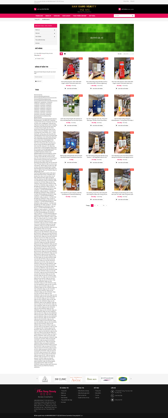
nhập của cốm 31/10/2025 (50, 322)
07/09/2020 (37, 103)
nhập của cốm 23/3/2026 (40, 308)
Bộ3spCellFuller (38, 117)
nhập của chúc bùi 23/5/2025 (48, 254)
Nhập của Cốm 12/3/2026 (45, 287)
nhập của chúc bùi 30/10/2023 (46, 269)
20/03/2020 (43, 109)
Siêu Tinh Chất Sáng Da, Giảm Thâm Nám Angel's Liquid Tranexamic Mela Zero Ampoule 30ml (122, 83)
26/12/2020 (43, 114)
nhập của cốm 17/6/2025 (40, 299)
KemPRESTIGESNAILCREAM (41, 152)
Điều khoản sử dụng (83, 390)
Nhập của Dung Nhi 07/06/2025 (46, 337)
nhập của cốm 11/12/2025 (40, 286)
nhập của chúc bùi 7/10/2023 (46, 275)
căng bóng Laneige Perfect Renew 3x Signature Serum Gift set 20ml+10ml (45, 122)
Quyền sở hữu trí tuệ (83, 397)
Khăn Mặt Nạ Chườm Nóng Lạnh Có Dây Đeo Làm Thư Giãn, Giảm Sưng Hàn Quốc (122, 193)
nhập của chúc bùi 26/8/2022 (46, 263)
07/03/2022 (49, 102)
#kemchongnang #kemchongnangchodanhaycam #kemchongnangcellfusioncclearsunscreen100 (45, 96)
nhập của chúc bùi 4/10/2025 (47, 272)
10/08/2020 (37, 105)
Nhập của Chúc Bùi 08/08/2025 (41, 234)
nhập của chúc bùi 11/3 (39, 237)
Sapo (81, 415)
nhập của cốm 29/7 (38, 317)
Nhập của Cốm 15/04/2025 (45, 292)
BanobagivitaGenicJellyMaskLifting (42, 116)
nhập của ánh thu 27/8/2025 (46, 183)
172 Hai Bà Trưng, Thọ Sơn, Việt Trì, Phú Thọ (123, 391)
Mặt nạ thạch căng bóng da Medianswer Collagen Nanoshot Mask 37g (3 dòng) (45, 167)
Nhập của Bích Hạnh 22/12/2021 (48, 215)
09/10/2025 (48, 103)
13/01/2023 (43, 106)
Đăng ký (132, 1)
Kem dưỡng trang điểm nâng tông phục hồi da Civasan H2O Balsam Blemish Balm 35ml (45, 144)
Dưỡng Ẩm (36, 134)
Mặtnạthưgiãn (37, 171)
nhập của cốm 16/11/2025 (45, 296)
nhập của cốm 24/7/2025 (45, 310)
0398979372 (37, 102)
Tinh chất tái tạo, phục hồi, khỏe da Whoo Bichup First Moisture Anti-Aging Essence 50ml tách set (122, 157)
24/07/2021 (48, 113)
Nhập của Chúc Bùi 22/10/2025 (41, 249)
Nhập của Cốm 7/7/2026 (42, 328)
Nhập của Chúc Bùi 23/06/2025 (47, 225)
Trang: (88, 205)
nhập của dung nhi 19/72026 (49, 346)
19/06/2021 (37, 109)
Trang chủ (64, 390)
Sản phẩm (98, 393)
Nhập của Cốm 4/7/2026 (44, 325)
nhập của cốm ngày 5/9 (44, 332)
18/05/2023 (37, 108)
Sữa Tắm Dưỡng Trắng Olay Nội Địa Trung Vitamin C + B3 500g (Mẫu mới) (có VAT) (97, 156)
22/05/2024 (48, 111)
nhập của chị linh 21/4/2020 (46, 222)
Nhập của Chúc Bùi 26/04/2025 (47, 260)
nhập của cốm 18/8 (51, 299)
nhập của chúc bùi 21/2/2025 (49, 248)
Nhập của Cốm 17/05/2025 (48, 298)
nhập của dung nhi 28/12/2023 (48, 353)
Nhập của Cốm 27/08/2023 (49, 311)
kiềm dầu (44, 156)
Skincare (63, 395)
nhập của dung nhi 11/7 (39, 341)
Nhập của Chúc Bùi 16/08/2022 (41, 243)
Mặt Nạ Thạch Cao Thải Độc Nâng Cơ (48, 170)
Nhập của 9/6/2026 (48, 180)
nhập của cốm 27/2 (38, 313)
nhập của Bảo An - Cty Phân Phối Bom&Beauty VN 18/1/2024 (44, 208)
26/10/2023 (37, 114)
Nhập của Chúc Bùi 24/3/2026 (45, 257)
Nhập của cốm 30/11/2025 (46, 320)
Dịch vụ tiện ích (82, 395)
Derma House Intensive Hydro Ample (43, 129)
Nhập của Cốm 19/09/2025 (40, 301)
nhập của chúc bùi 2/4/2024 (40, 246)
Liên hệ (97, 397)
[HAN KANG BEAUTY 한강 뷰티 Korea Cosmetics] (84, 9)
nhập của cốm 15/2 (44, 295)
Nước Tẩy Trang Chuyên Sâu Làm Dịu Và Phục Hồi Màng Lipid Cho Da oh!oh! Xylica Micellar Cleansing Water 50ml (71, 120)
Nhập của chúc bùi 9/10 (39, 278)
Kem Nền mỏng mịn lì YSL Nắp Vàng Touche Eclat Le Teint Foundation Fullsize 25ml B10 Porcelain (45, 147)
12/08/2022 (37, 106)
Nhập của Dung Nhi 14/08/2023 (47, 343)
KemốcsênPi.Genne (39, 150)
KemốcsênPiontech (48, 150)
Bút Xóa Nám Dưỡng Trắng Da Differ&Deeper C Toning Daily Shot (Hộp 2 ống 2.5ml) (122, 120)
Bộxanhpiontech (38, 120)
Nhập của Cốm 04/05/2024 (46, 283)
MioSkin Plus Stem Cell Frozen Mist (42, 176)
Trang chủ (98, 390)
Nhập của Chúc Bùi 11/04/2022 (49, 236)
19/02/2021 (48, 108)
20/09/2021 (37, 111)
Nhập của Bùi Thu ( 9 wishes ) (46, 218)
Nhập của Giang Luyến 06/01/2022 (48, 364)
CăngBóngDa (45, 123)
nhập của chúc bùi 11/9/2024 (46, 239)
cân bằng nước (46, 120)
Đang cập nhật (118, 399)
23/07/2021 (43, 113)
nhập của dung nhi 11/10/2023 (47, 340)
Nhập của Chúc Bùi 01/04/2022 (41, 227)
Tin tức (97, 395)
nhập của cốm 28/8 (48, 314)
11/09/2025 (48, 105)
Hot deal (63, 402)
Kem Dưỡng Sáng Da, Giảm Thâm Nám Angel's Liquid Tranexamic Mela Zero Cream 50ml (71, 83)
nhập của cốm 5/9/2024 (44, 326)
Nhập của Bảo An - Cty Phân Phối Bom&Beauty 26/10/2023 (45, 202)
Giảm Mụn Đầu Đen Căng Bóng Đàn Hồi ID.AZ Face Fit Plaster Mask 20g (45, 135)
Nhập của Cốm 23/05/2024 (48, 307)
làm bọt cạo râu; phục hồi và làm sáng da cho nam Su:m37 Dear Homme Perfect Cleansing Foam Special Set (45, 158)
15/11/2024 (48, 106)
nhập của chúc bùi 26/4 (39, 262)
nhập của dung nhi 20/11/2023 (41, 347)
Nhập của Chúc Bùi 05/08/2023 (41, 231)
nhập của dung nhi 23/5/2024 (45, 349)
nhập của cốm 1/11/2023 (50, 284)
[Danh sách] (64, 53)
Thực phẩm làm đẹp (66, 400)
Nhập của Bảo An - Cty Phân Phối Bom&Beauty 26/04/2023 (45, 190)
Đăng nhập (126, 1)
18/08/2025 (43, 108)
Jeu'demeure (39, 137)
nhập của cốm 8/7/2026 (45, 329)
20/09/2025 (43, 111)
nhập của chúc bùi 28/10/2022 (46, 266)
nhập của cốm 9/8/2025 (44, 331)
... (100, 205)
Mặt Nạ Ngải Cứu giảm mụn (47, 165)
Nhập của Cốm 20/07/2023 (44, 304)
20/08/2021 (48, 109)
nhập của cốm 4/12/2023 (40, 323)
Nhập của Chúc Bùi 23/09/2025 (41, 253)
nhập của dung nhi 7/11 (44, 356)
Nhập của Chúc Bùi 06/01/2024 (49, 233)
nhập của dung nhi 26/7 (45, 352)
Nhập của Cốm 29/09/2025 (50, 316)
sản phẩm (38, 53)
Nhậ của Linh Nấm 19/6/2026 (46, 179)
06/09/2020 (43, 102)
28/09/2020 (48, 114)
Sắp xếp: (120, 53)
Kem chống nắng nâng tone (49, 137)
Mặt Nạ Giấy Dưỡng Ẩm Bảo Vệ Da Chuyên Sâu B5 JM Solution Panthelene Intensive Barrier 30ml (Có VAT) (71, 157)
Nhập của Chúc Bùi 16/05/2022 (47, 242)
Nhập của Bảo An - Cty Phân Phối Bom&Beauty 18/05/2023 (45, 196)
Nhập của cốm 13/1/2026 (49, 289)
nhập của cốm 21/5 (47, 305)
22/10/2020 (37, 113)
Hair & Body (64, 397)
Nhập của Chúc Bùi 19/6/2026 (49, 245)
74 (103, 205)
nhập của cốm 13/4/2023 (40, 290)
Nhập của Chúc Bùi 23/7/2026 (41, 256)
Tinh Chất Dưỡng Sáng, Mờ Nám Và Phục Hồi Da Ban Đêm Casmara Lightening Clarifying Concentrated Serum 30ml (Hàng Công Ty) (97, 84)
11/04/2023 (42, 105)
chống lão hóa (52, 123)
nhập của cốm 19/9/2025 (45, 302)
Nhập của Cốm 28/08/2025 (50, 313)
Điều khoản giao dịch (83, 393)
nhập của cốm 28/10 (39, 314)
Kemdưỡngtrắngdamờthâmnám (49, 149)
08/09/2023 (43, 103)
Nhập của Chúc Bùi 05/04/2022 (47, 230)
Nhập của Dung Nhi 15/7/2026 (41, 344)
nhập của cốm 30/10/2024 (40, 319)
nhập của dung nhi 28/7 (39, 355)
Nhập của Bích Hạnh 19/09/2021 (42, 216)
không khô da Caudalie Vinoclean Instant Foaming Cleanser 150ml (45, 155)
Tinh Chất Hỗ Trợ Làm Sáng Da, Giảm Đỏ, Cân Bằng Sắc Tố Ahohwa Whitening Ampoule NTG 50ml (71, 194)
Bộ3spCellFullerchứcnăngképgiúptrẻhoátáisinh (45, 119)
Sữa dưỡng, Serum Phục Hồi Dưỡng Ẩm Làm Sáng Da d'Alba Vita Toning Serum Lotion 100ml (96, 194)
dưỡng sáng (43, 134)
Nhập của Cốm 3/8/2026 (49, 317)
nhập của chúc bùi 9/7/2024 (45, 280)
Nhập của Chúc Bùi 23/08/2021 (49, 251)
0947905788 (118, 395)
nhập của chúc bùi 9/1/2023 (49, 277)
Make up (63, 393)
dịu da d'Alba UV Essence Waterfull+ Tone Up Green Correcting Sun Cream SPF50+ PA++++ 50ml (45, 131)
